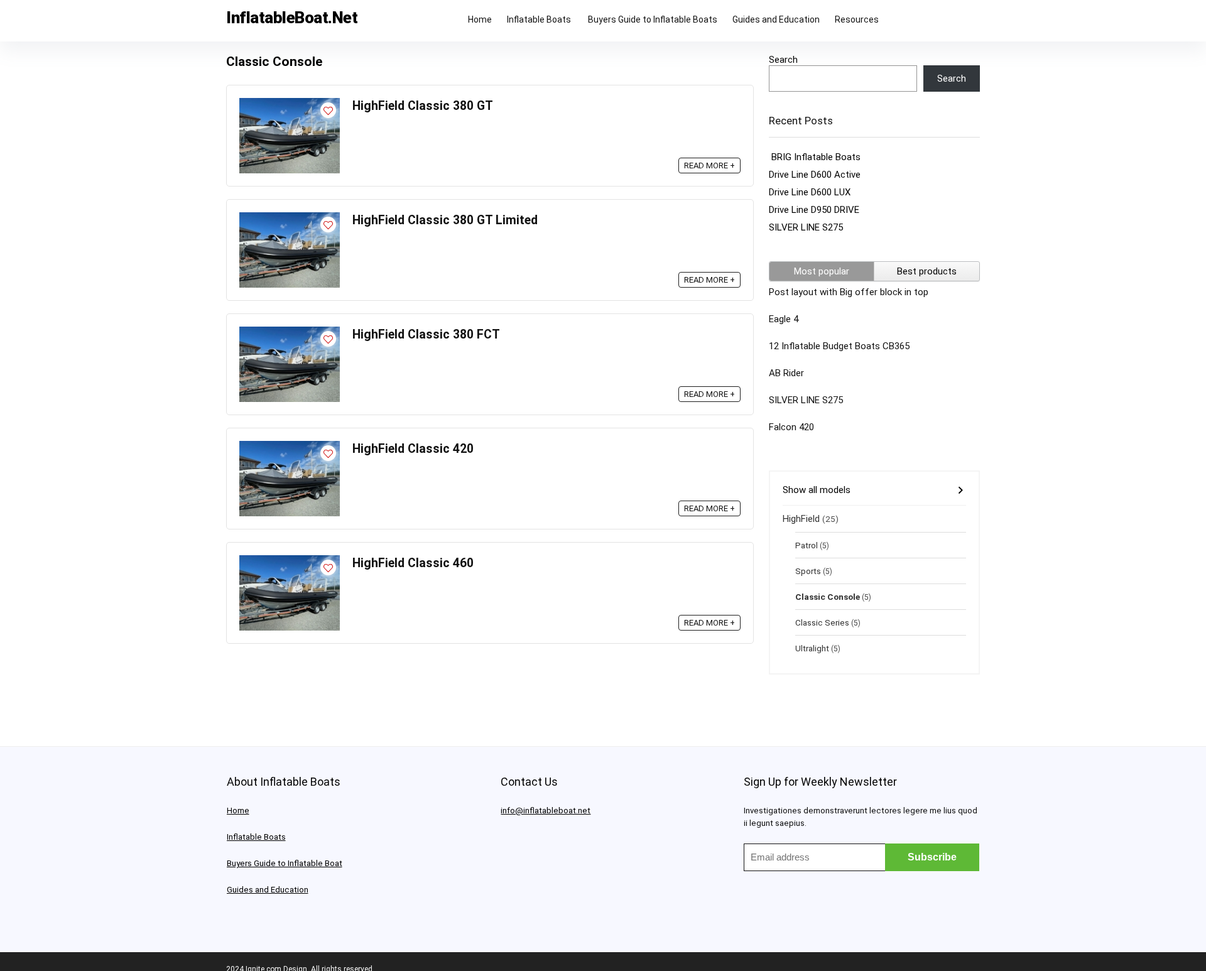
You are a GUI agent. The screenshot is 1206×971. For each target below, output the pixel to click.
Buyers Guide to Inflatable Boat (284, 863)
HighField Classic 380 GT (422, 106)
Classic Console (827, 597)
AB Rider (786, 373)
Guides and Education (776, 19)
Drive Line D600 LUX (809, 192)
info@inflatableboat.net (545, 810)
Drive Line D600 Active (815, 174)
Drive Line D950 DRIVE (814, 209)
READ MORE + (709, 165)
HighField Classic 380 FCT (426, 334)
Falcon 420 (791, 427)
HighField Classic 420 (413, 449)
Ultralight (812, 648)
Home (480, 19)
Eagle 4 (783, 319)
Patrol (806, 545)
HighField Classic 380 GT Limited (445, 220)
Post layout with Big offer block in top (848, 292)
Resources (857, 19)
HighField (801, 518)
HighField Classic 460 (413, 563)
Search (783, 59)
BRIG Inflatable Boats (815, 157)
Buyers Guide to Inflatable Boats (652, 19)
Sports (808, 571)
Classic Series (822, 622)
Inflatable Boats (540, 19)
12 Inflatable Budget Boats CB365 (839, 346)
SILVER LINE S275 (806, 227)
